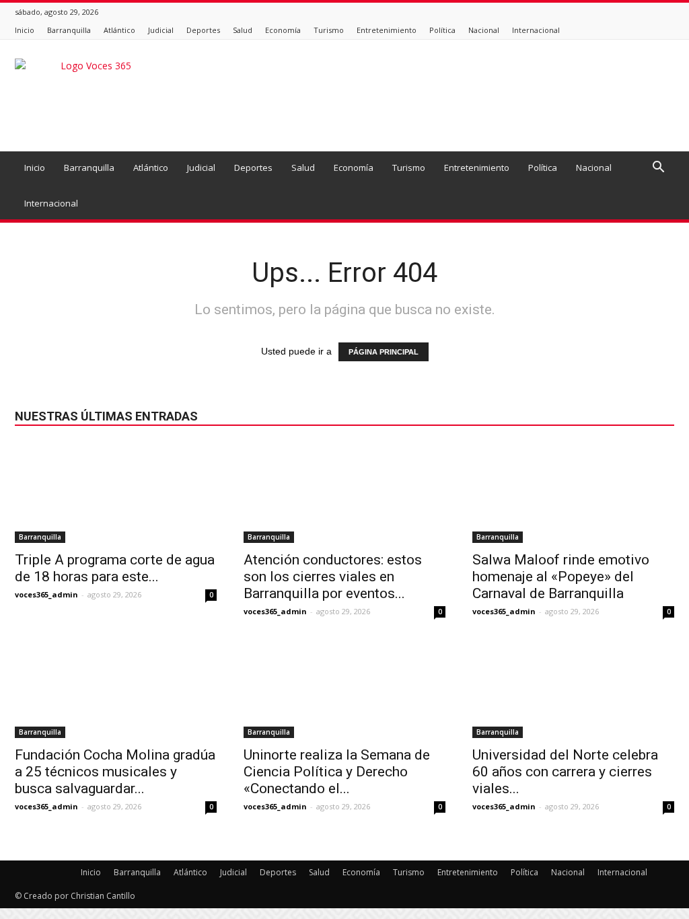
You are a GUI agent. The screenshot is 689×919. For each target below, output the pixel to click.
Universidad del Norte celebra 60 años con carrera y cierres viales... (565, 772)
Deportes (203, 30)
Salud (242, 30)
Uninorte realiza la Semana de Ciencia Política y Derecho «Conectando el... (337, 772)
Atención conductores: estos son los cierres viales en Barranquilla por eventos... (333, 576)
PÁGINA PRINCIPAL (384, 352)
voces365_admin (46, 594)
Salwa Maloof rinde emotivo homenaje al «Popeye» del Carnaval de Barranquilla (560, 576)
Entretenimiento (386, 30)
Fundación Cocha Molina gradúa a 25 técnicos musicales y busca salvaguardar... (115, 772)
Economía (283, 30)
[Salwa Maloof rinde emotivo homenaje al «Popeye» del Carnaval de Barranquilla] (573, 493)
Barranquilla (69, 30)
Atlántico (119, 30)
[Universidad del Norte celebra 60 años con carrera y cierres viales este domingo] (573, 688)
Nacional (483, 30)
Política (442, 30)
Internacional (536, 30)
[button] (658, 168)
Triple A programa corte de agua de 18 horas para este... (115, 568)
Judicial (161, 30)
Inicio (24, 30)
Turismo (329, 30)
